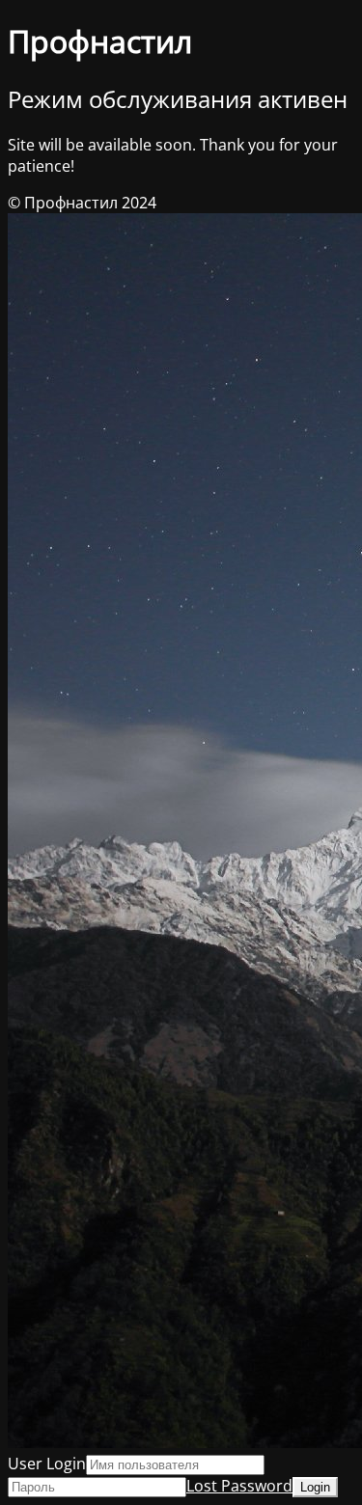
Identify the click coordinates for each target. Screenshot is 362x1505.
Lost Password (239, 1485)
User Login (47, 1463)
